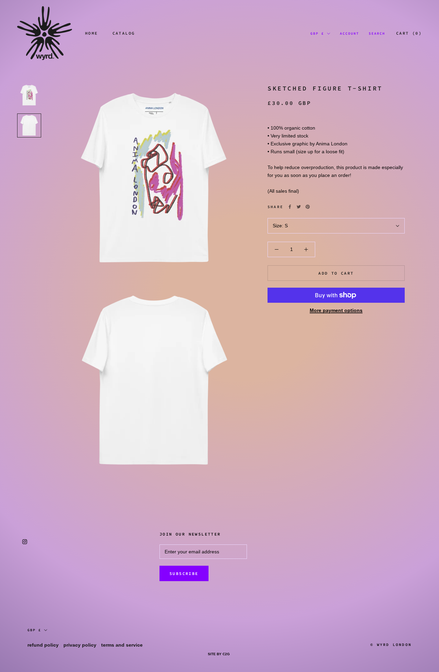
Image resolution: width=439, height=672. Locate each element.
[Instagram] (24, 541)
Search (377, 33)
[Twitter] (299, 207)
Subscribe (184, 573)
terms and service (122, 645)
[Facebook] (290, 207)
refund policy (43, 645)
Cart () (409, 33)
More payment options (336, 310)
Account (349, 33)
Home (91, 33)
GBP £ (317, 33)
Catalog (123, 33)
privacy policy (79, 645)
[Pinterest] (308, 207)
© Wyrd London (391, 644)
